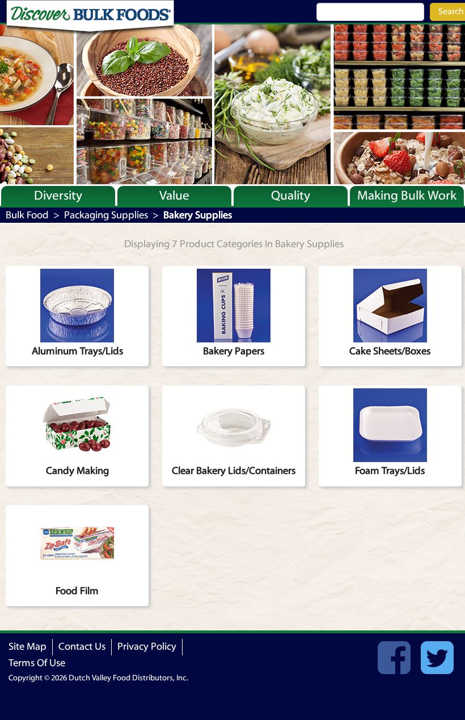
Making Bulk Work (406, 195)
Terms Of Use (37, 663)
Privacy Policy (146, 647)
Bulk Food (27, 215)
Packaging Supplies (106, 215)
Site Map (27, 647)
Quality (290, 195)
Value (174, 195)
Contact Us (81, 647)
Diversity (58, 195)
